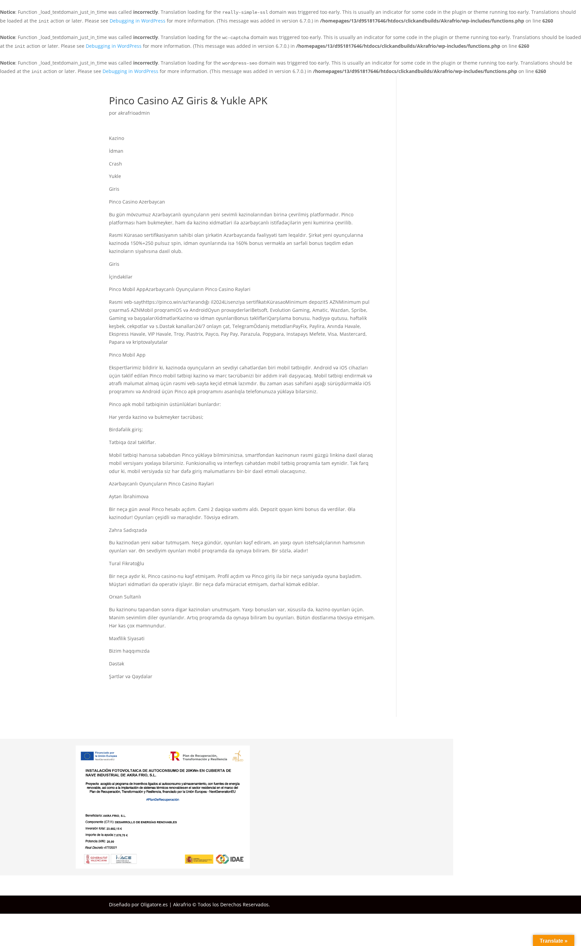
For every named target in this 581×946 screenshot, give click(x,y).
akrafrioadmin (134, 113)
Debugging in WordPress (137, 20)
